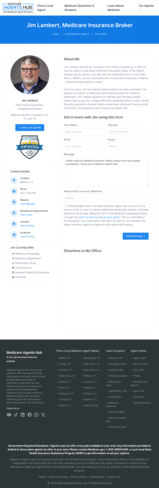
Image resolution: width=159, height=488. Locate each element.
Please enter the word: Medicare (83, 191)
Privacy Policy (79, 476)
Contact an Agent (117, 427)
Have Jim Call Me (31, 127)
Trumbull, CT (65, 399)
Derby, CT (63, 387)
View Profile (27, 225)
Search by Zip (90, 405)
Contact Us (113, 476)
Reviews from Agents (139, 383)
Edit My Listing (140, 364)
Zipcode (112, 125)
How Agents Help (117, 364)
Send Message (134, 236)
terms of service (88, 217)
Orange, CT (64, 364)
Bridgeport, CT (66, 393)
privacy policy (112, 217)
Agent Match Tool (117, 390)
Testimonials (114, 396)
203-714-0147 (28, 193)
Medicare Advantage (27, 253)
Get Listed (138, 396)
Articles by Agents (117, 375)
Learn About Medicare (115, 8)
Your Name (70, 125)
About (42, 476)
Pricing (137, 375)
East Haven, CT (91, 369)
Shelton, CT (64, 381)
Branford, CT (90, 399)
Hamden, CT (90, 387)
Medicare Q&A (115, 369)
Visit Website (27, 203)
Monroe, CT (89, 375)
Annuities (20, 277)
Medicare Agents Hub (24, 352)
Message (69, 154)
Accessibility (97, 476)
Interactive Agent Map (116, 419)
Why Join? (138, 369)
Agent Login (139, 358)
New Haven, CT (91, 364)
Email (67, 139)
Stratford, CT (65, 369)
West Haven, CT (66, 375)
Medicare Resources (112, 404)
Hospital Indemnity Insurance (31, 272)
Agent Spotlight (116, 412)
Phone (111, 139)
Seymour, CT (90, 381)
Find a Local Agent (45, 8)
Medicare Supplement (27, 258)
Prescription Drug (25, 263)
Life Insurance (23, 267)
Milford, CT (64, 358)
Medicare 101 (115, 358)
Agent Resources (142, 402)
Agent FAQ (138, 390)
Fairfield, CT (89, 393)
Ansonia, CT (64, 405)
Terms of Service (58, 476)
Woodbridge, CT (91, 358)
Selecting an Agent (113, 383)
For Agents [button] (146, 5)
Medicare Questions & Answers (79, 8)
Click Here (26, 214)
